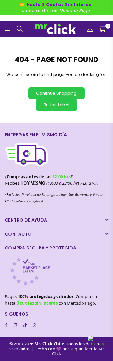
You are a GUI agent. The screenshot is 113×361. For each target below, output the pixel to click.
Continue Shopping (56, 93)
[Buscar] (20, 29)
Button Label (56, 105)
